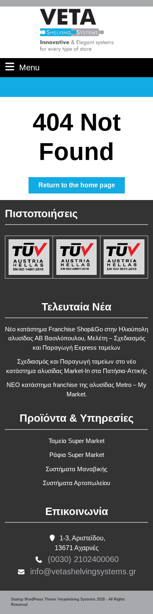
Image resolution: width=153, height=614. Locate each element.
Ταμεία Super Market (76, 440)
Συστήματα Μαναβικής (76, 469)
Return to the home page (81, 187)
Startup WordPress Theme (33, 599)
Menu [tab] (29, 67)
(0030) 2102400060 (83, 559)
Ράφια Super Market (76, 454)
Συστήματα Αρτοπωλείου (76, 482)
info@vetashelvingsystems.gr (83, 571)
